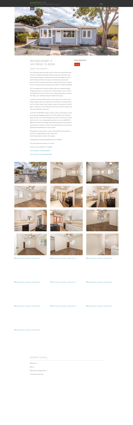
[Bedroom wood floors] (31, 244)
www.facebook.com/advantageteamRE (41, 154)
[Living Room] (66, 172)
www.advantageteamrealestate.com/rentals (42, 143)
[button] (101, 4)
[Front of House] (31, 172)
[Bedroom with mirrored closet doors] (102, 220)
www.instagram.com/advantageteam (40, 150)
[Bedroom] (66, 244)
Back (32, 8)
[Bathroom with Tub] (102, 244)
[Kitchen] (66, 196)
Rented (77, 64)
